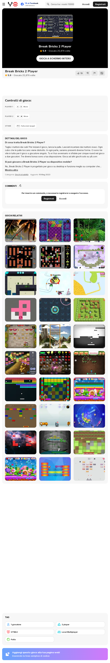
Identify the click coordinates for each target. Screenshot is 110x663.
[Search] (47, 4)
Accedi (86, 4)
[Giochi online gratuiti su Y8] (13, 4)
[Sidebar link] (4, 4)
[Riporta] (94, 73)
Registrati (100, 4)
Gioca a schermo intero (55, 58)
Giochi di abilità (21, 174)
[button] (11, 170)
